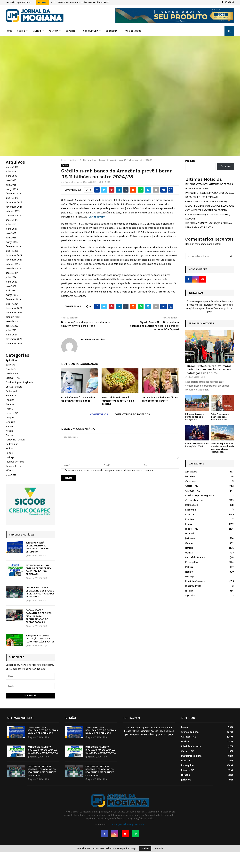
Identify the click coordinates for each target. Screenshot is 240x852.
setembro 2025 (13, 215)
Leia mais (158, 848)
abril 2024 (11, 290)
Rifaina (9, 470)
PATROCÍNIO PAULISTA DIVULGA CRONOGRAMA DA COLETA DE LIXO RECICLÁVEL (39, 570)
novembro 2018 (14, 343)
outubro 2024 (13, 264)
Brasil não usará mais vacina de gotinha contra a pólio (78, 399)
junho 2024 (11, 281)
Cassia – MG (12, 373)
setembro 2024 (14, 268)
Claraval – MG (13, 378)
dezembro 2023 (14, 308)
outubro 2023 (13, 317)
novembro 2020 (14, 339)
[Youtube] (125, 833)
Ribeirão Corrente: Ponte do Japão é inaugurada (194, 417)
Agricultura (90, 31)
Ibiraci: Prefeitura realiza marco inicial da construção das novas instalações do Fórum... (208, 369)
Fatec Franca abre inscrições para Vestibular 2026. (84, 2)
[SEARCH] (230, 256)
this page (169, 734)
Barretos (10, 364)
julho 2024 (11, 277)
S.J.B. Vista (11, 475)
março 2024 (12, 295)
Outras (9, 435)
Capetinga (11, 369)
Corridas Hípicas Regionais (19, 382)
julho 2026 (11, 171)
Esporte (70, 31)
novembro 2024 (14, 259)
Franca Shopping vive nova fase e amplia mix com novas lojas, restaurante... (222, 447)
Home (9, 31)
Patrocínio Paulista (15, 439)
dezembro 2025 (14, 202)
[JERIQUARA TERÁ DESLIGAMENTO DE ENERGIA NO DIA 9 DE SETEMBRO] (14, 547)
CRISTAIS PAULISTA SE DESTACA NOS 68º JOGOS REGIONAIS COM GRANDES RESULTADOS (40, 592)
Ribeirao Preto (13, 466)
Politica (53, 31)
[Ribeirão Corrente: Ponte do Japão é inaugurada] (197, 403)
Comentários (99, 414)
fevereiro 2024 (13, 299)
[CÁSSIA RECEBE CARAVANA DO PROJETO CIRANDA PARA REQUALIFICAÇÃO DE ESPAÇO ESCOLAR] (14, 615)
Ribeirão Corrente (15, 461)
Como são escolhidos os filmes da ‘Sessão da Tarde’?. (160, 399)
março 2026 (12, 189)
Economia (111, 31)
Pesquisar (190, 161)
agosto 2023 (12, 326)
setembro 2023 (13, 321)
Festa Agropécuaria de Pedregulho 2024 (196, 445)
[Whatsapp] (135, 833)
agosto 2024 (12, 273)
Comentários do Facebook (132, 414)
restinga (10, 457)
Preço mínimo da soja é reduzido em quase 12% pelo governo (118, 400)
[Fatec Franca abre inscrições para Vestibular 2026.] (222, 403)
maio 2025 (11, 233)
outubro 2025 (13, 211)
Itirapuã (10, 417)
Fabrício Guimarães (73, 182)
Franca (9, 408)
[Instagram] (114, 833)
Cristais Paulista (14, 386)
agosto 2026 (12, 167)
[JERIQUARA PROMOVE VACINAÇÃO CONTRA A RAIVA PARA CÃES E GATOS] (14, 640)
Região (21, 31)
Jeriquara (10, 422)
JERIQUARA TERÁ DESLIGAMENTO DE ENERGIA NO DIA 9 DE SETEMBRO (37, 547)
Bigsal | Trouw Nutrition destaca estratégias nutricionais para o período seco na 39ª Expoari (154, 326)
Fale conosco (133, 31)
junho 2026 (11, 176)
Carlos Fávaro (97, 216)
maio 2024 (11, 286)
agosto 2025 (12, 220)
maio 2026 (11, 180)
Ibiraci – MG (12, 413)
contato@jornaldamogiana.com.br (127, 824)
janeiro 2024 (12, 303)
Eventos (10, 404)
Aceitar (145, 848)
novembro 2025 (14, 206)
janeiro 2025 (12, 251)
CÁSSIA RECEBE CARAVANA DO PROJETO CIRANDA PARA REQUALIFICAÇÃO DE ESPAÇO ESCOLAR (39, 616)
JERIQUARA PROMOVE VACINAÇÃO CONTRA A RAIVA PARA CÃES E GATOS (40, 638)
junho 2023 (11, 334)
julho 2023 (11, 330)
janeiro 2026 (12, 198)
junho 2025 (11, 228)
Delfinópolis (12, 391)
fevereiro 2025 (13, 246)
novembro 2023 (14, 312)
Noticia (65, 165)
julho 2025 (11, 224)
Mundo (37, 31)
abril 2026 (11, 184)
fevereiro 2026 (13, 193)
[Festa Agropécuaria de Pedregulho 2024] (197, 432)
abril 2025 (11, 237)
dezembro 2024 (14, 255)
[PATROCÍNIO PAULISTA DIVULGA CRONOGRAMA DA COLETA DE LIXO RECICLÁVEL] (14, 570)
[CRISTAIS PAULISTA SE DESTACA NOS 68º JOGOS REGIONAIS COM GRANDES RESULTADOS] (14, 592)
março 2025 (12, 242)
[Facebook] (104, 833)
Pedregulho (12, 444)
